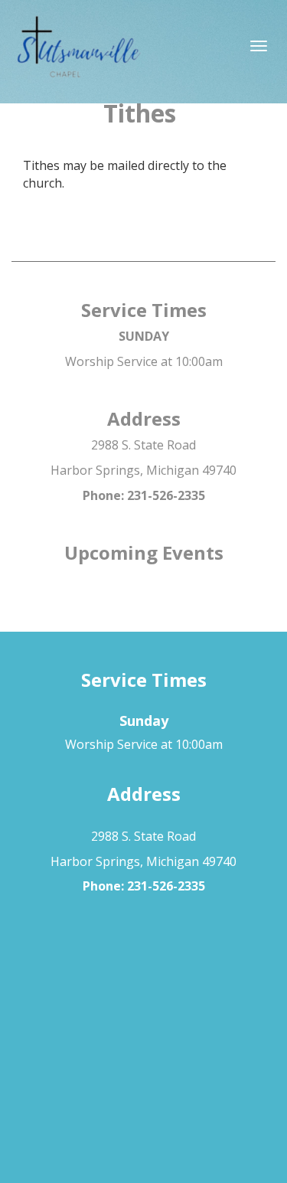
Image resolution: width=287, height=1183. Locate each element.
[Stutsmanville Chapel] (143, 49)
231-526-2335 (166, 495)
